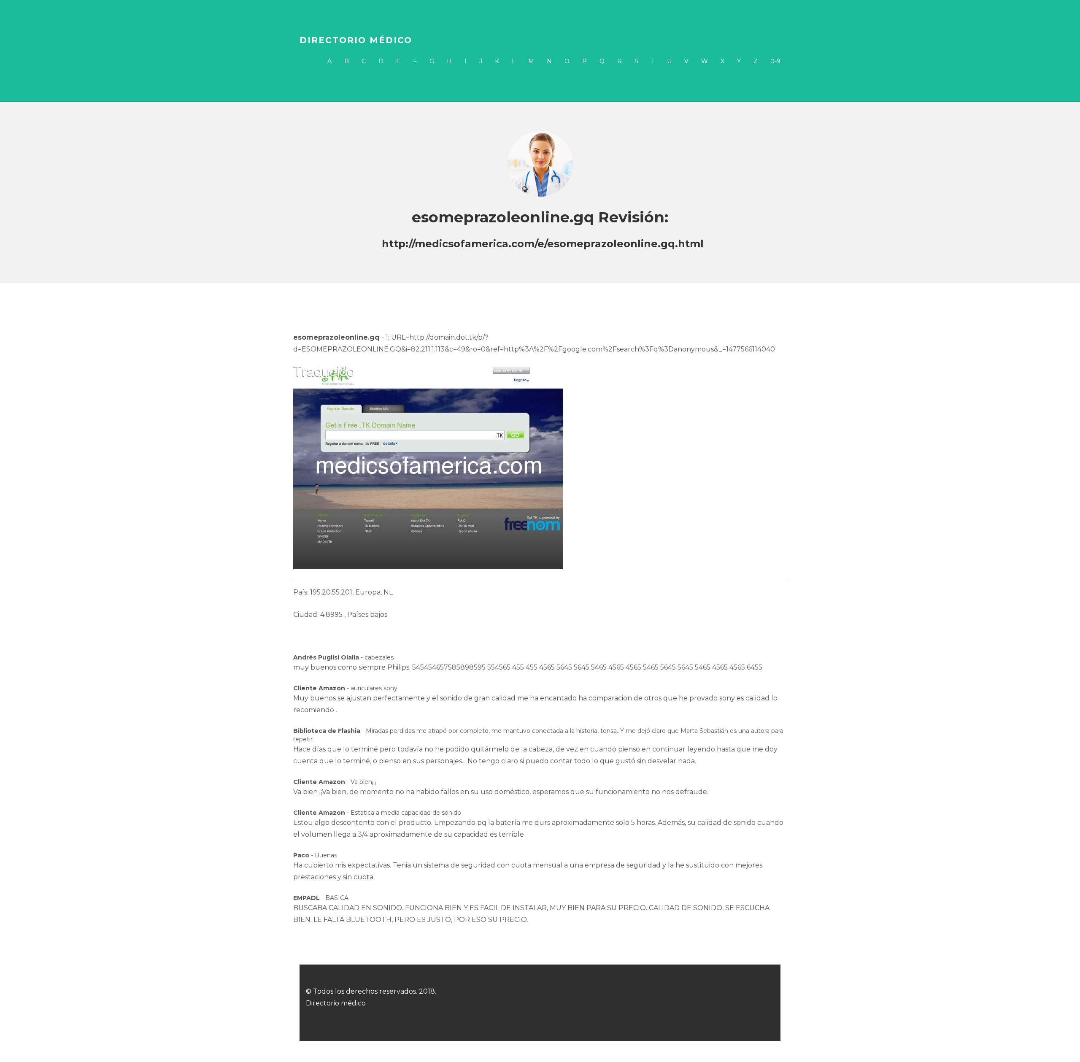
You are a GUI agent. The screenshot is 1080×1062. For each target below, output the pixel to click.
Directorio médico (356, 40)
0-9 (775, 61)
